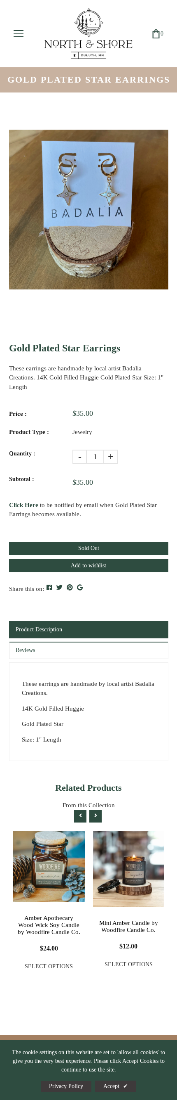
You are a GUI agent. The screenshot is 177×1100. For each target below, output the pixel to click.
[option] (88, 209)
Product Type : (29, 432)
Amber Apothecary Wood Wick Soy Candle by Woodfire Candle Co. (49, 925)
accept (115, 1086)
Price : (18, 413)
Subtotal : (21, 479)
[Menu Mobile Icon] (18, 34)
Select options (49, 966)
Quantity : (22, 453)
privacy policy (66, 1086)
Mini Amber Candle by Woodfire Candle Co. (128, 926)
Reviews (25, 650)
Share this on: (26, 589)
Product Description (39, 629)
